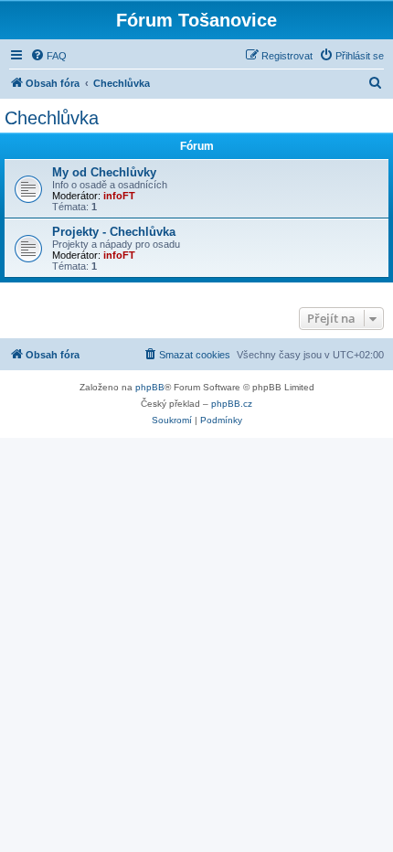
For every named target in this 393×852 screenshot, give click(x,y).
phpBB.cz (231, 404)
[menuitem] (48, 56)
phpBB (150, 387)
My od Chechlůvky (104, 172)
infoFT (119, 195)
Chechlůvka (52, 118)
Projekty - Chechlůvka (113, 232)
